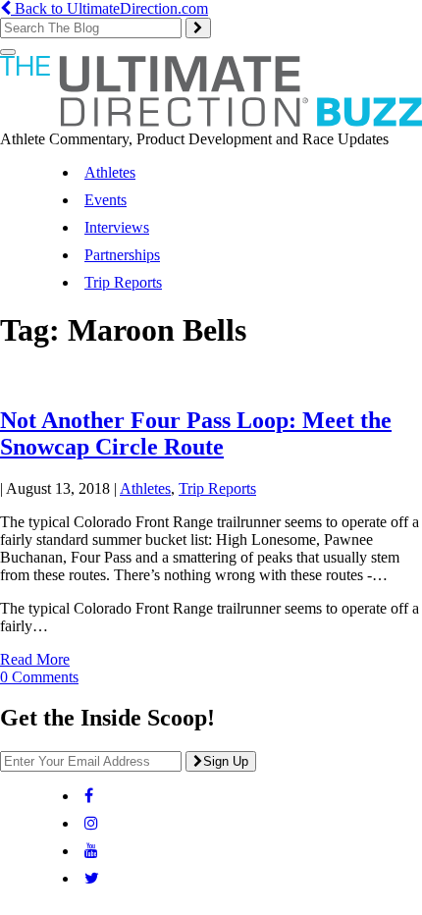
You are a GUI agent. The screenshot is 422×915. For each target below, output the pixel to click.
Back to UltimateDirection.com (109, 8)
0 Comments (39, 677)
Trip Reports (123, 282)
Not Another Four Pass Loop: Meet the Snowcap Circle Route (196, 433)
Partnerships (122, 254)
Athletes (109, 172)
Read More (35, 659)
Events (105, 199)
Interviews (116, 227)
